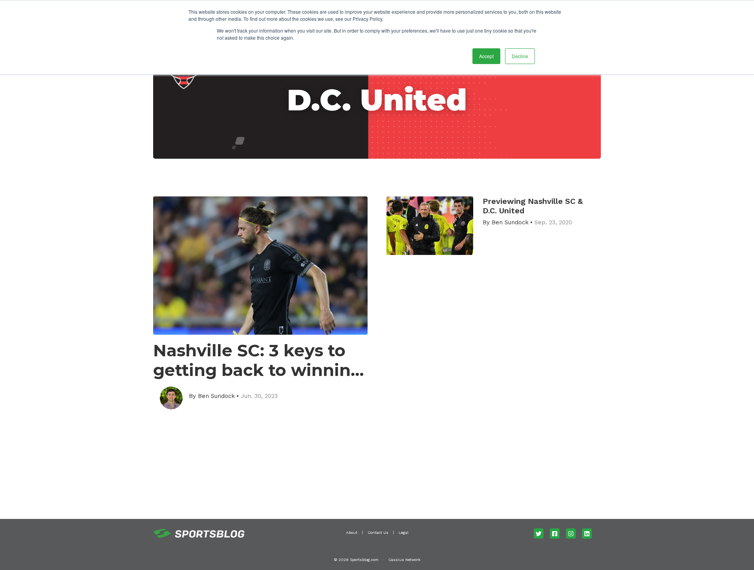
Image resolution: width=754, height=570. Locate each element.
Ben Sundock (216, 396)
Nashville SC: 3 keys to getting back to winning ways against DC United (257, 360)
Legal (403, 532)
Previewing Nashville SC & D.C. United (533, 205)
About (351, 532)
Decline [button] (520, 56)
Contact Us (378, 532)
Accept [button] (486, 56)
